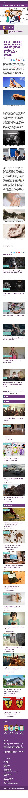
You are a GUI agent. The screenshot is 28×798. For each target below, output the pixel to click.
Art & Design (7, 333)
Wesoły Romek (9, 58)
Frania (7, 422)
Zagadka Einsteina (7, 769)
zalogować (17, 392)
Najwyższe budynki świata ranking (11, 783)
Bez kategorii (7, 355)
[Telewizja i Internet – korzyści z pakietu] (14, 308)
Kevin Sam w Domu (8, 774)
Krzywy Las (6, 764)
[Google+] (16, 60)
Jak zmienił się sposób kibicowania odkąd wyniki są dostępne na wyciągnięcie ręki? (13, 524)
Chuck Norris (6, 761)
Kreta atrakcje (7, 777)
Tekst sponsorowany (10, 529)
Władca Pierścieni (7, 773)
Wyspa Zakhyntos (7, 782)
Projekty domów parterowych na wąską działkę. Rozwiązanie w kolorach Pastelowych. (12, 691)
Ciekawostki (7, 655)
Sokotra (5, 775)
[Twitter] (14, 60)
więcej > (6, 733)
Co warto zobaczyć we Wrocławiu (11, 771)
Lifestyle (6, 288)
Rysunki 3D (6, 766)
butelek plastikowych (15, 67)
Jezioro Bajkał (7, 765)
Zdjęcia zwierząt (7, 770)
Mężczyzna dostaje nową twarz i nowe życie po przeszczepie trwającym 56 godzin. (13, 384)
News (5, 378)
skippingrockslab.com (9, 246)
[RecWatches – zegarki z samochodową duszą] (14, 286)
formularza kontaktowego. (10, 752)
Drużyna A (6, 762)
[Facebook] (11, 60)
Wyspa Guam (6, 768)
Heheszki (6, 406)
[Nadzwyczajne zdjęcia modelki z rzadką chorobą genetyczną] (14, 330)
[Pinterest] (19, 60)
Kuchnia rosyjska (7, 779)
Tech (21, 58)
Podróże (6, 266)
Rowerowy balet (8, 437)
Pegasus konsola (7, 780)
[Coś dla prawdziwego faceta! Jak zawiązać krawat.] (14, 353)
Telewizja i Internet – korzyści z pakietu (13, 315)
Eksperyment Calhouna (8, 778)
